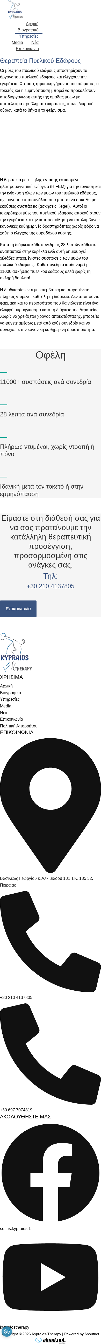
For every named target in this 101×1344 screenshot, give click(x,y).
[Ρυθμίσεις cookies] (7, 1331)
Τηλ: (50, 576)
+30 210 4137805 (50, 586)
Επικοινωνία (18, 608)
